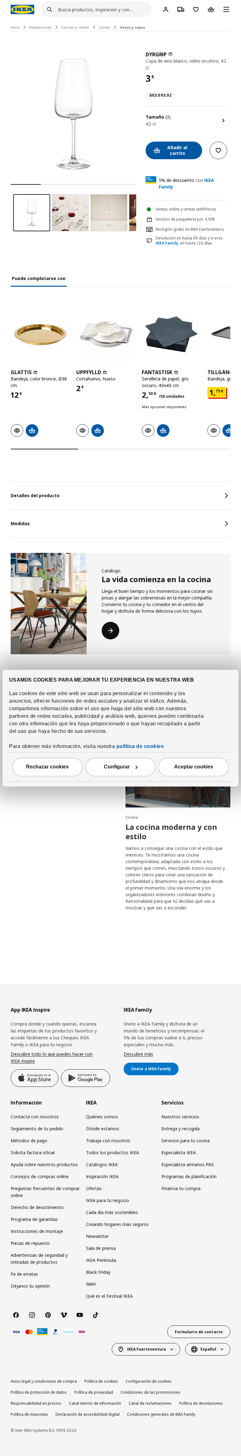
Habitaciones (40, 27)
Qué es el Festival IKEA (109, 1296)
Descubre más (138, 1054)
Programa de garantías (34, 1219)
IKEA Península (101, 1260)
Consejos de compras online (40, 1176)
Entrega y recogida (180, 1129)
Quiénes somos (102, 1117)
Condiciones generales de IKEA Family (161, 1414)
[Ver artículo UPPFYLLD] (106, 334)
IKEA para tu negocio (107, 1200)
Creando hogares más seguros (117, 1224)
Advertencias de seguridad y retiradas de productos (39, 1258)
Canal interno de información (95, 1403)
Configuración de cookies (149, 1381)
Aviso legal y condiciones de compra (44, 1381)
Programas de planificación (189, 1176)
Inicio (15, 27)
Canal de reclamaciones (150, 1403)
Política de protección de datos (39, 1392)
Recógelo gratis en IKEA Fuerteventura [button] (190, 229)
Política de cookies (101, 1381)
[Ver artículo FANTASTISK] (171, 334)
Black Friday (98, 1272)
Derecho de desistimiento (37, 1207)
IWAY (91, 1284)
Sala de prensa (101, 1248)
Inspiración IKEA (102, 1176)
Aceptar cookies (193, 766)
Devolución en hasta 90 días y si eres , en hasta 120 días (189, 241)
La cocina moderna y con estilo (171, 831)
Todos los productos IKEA (112, 1152)
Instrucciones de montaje (37, 1231)
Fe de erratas (24, 1274)
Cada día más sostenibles (112, 1212)
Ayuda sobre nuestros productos (44, 1164)
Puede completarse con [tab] (39, 278)
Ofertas (94, 1188)
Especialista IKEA (178, 1152)
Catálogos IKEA (102, 1164)
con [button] (186, 183)
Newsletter (97, 1236)
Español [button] (208, 1349)
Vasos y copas (132, 27)
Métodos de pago (29, 1141)
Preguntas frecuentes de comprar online (45, 1191)
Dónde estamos (102, 1129)
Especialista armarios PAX (187, 1164)
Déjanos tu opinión (30, 1286)
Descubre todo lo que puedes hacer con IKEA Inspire (52, 1057)
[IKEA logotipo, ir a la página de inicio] (22, 9)
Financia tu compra (181, 1188)
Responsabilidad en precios (36, 1403)
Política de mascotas (29, 1414)
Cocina (132, 817)
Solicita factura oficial (33, 1152)
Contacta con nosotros (35, 1117)
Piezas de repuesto (30, 1243)
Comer (104, 27)
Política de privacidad (93, 1392)
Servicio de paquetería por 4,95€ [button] (185, 219)
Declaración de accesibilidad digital (88, 1414)
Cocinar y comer (75, 27)
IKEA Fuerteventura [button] (146, 1349)
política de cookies (140, 746)
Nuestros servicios (180, 1117)
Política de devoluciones (201, 1403)
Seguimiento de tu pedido (37, 1129)
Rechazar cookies (47, 766)
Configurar (117, 766)
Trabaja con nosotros (108, 1141)
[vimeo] (63, 1315)
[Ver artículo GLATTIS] (40, 334)
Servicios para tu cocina (185, 1141)
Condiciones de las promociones (150, 1392)
